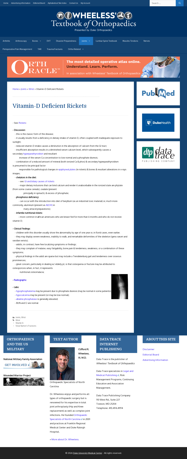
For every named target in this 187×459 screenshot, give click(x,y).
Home (5, 3)
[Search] (180, 3)
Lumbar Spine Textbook (106, 41)
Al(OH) (49, 205)
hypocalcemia (23, 295)
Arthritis (6, 41)
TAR (39, 49)
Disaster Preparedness (66, 41)
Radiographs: (20, 280)
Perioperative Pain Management (17, 49)
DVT (49, 41)
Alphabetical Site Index (57, 3)
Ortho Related (74, 49)
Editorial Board (39, 3)
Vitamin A (19, 323)
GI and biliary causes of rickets (39, 181)
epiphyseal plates (67, 169)
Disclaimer (148, 349)
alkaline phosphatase (26, 299)
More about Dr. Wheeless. (65, 439)
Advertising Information (20, 3)
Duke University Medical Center (87, 453)
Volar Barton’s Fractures (26, 326)
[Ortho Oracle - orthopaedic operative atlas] (93, 76)
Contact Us (73, 3)
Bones (35, 41)
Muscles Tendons (130, 41)
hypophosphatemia (25, 291)
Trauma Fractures (55, 49)
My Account (85, 3)
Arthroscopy (21, 41)
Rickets (22, 122)
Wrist (23, 317)
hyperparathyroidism (33, 153)
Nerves (147, 41)
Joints (84, 41)
